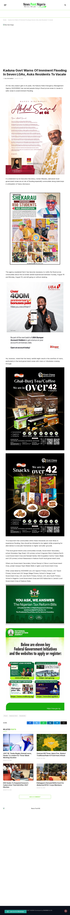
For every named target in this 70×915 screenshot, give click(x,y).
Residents (23, 715)
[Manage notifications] (65, 911)
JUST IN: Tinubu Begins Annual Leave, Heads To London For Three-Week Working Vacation (17, 756)
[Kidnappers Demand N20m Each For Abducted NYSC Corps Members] (52, 772)
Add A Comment (35, 797)
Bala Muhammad (9, 78)
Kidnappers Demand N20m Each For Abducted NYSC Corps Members (50, 784)
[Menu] (5, 5)
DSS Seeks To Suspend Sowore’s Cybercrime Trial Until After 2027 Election (15, 785)
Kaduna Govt (13, 715)
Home (4, 20)
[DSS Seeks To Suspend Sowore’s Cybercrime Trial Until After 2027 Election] (18, 772)
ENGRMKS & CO (47, 910)
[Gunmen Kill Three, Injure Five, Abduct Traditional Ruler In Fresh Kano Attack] (52, 742)
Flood (5, 715)
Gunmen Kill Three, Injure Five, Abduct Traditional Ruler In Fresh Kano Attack (51, 754)
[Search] (65, 5)
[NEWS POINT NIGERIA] (35, 5)
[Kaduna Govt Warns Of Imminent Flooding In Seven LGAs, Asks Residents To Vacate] (35, 44)
